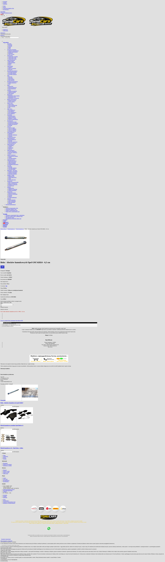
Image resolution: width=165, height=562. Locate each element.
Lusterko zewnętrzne (12, 91)
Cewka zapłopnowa (12, 151)
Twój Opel (5, 479)
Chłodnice (10, 133)
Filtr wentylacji (11, 80)
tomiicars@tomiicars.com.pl (6, 12)
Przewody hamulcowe (12, 141)
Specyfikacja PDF (19, 320)
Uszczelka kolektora (12, 168)
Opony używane (11, 106)
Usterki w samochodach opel (11, 210)
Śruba (9, 48)
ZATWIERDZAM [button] (4, 556)
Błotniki (10, 63)
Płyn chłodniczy (11, 113)
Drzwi (9, 64)
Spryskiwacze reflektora (13, 123)
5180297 (5, 491)
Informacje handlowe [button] (5, 368)
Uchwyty (9, 126)
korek (8, 85)
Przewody (10, 69)
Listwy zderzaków (12, 201)
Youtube (5, 2)
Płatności (5, 470)
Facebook (5, 1)
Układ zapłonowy (11, 150)
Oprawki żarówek (12, 117)
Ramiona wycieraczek (12, 184)
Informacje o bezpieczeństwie (9, 503)
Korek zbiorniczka (12, 88)
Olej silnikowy (11, 111)
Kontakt (4, 458)
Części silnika (10, 66)
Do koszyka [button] (16, 406)
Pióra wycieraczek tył (12, 183)
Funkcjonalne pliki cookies (6, 547)
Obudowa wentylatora (12, 171)
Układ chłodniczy (10, 132)
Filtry (8, 75)
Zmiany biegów (11, 101)
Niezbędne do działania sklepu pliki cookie (10, 545)
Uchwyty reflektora (12, 128)
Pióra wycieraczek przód (13, 182)
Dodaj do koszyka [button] (4, 307)
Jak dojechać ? (6, 9)
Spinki (9, 47)
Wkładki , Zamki (10, 175)
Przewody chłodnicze (12, 134)
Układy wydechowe (11, 155)
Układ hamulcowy (11, 138)
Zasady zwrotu (6, 472)
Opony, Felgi (10, 103)
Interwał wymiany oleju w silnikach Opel (14, 216)
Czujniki (10, 146)
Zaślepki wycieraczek (12, 189)
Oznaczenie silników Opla (8, 8)
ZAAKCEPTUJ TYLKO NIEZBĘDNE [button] (9, 559)
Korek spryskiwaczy (12, 87)
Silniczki (10, 149)
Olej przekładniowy (12, 112)
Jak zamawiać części (10, 217)
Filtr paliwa (10, 78)
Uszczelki (9, 165)
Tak (6, 286)
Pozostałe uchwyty (12, 131)
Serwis (4, 7)
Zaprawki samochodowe (11, 204)
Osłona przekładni (12, 163)
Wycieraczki (9, 181)
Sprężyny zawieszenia (12, 194)
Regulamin (5, 463)
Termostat (10, 136)
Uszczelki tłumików (12, 158)
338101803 (10, 490)
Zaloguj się (5, 29)
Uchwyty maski (11, 127)
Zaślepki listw (11, 188)
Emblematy (10, 53)
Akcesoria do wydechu (13, 156)
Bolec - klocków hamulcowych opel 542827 (12, 402)
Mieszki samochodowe (12, 99)
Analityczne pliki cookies (6, 550)
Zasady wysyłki (6, 471)
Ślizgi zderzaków (11, 202)
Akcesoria (9, 43)
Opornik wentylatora (12, 172)
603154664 (3, 11)
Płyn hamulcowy (11, 110)
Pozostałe (10, 44)
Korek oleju (10, 86)
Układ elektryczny (11, 144)
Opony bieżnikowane (12, 105)
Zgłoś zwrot (5, 473)
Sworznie (10, 195)
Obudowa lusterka (12, 92)
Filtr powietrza (11, 79)
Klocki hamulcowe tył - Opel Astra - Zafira (12, 448)
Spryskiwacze (10, 120)
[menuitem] (50, 123)
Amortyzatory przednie (13, 56)
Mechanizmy (10, 94)
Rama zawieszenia (12, 192)
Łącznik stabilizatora (12, 197)
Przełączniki (10, 147)
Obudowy (10, 67)
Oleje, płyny (9, 108)
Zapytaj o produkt (4, 320)
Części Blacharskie (11, 60)
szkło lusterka (11, 93)
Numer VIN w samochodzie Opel (12, 211)
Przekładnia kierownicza (13, 164)
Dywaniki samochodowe (12, 70)
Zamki (9, 178)
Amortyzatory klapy (12, 59)
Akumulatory (11, 145)
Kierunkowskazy (11, 116)
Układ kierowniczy (11, 159)
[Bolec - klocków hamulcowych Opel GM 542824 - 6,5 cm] (15, 258)
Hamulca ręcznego (12, 100)
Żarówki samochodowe (13, 119)
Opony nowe (11, 104)
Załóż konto (5, 30)
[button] (1, 14)
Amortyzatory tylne (12, 57)
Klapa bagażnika (11, 62)
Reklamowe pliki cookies (6, 552)
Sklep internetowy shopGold (6, 540)
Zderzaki (9, 198)
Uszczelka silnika (11, 169)
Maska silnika (11, 61)
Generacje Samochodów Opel (12, 208)
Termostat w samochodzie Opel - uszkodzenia (15, 215)
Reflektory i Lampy (12, 118)
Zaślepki (9, 187)
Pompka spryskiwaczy (12, 124)
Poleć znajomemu (11, 320)
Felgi (9, 107)
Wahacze (10, 196)
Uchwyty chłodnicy (12, 130)
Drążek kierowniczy (12, 160)
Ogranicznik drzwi (12, 179)
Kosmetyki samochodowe (12, 81)
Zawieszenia (9, 191)
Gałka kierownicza (12, 162)
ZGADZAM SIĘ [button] (4, 560)
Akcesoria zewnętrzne (11, 49)
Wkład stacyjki (11, 176)
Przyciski (10, 46)
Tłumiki (9, 157)
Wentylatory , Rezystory (12, 170)
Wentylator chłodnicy (12, 173)
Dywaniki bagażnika (12, 72)
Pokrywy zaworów (12, 68)
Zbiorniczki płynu (12, 137)
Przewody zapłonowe (12, 152)
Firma (4, 6)
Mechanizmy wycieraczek (13, 98)
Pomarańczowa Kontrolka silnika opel (13, 218)
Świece (9, 153)
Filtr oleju (10, 76)
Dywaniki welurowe (12, 74)
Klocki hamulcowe (12, 139)
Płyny (9, 83)
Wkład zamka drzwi (12, 177)
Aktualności (5, 456)
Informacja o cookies (7, 465)
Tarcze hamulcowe (12, 143)
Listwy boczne (11, 54)
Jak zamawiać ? (6, 480)
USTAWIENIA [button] (4, 558)
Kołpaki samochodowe (13, 51)
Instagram (5, 3)
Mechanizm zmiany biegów (14, 95)
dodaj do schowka (4, 309)
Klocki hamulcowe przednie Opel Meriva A (12, 425)
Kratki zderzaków (12, 199)
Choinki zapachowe (12, 82)
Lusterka (9, 89)
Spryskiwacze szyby (12, 121)
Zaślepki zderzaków (12, 190)
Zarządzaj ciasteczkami (6, 539)
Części (4, 478)
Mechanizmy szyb (12, 97)
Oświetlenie (9, 114)
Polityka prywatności (7, 464)
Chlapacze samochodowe (13, 50)
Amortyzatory (10, 55)
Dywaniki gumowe (12, 73)
